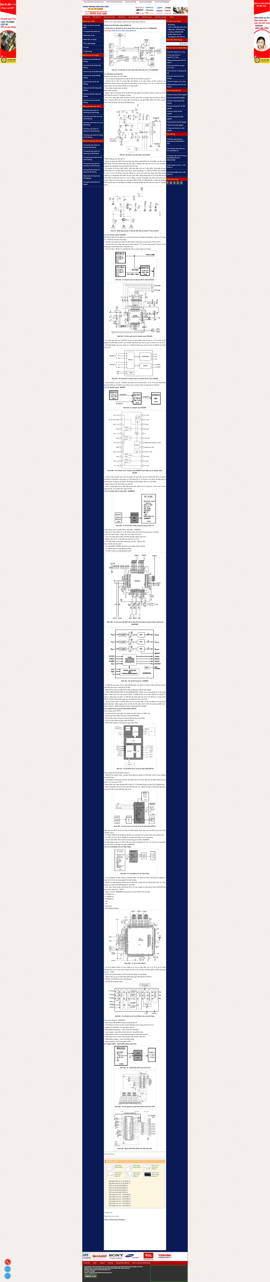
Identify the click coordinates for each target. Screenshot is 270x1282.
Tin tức (171, 17)
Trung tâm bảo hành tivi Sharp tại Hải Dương (91, 171)
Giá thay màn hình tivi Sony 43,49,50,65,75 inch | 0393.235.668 (176, 158)
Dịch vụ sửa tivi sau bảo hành (91, 26)
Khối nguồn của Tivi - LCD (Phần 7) (119, 1197)
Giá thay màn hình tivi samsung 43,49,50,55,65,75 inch (175, 141)
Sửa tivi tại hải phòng (145, 2)
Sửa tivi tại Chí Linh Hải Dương (91, 101)
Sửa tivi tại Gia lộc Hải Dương (91, 83)
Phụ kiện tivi (121, 17)
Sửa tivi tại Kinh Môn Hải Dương (92, 60)
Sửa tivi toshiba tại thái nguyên (175, 118)
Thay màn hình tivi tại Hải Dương (93, 2)
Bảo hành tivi (97, 17)
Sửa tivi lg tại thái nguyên (176, 97)
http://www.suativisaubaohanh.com (100, 1269)
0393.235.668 (91, 1271)
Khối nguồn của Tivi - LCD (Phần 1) (176, 166)
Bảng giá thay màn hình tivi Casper (176, 86)
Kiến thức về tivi (147, 17)
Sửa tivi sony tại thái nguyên (177, 94)
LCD (147, 28)
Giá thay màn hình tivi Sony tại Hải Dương (92, 118)
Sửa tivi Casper (173, 81)
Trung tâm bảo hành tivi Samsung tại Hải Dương (91, 152)
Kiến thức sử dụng (160, 17)
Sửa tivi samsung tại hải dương (175, 77)
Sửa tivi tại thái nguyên (175, 125)
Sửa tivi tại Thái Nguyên (162, 2)
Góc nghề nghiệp (134, 17)
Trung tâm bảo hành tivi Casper (91, 183)
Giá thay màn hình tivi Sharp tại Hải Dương (93, 136)
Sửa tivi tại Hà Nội (130, 2)
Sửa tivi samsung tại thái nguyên (175, 102)
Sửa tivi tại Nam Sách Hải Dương (92, 95)
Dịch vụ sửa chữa (109, 17)
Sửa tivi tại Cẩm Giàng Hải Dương (92, 89)
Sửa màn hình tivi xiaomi (176, 65)
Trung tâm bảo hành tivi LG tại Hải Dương (92, 158)
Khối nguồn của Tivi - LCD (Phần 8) (119, 1194)
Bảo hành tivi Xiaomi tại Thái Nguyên (91, 177)
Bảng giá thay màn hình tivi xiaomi (176, 61)
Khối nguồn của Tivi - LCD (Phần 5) (119, 1201)
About (95, 1263)
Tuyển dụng (88, 51)
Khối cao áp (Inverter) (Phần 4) (118, 1185)
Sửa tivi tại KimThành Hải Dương (92, 66)
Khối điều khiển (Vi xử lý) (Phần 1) (119, 1183)
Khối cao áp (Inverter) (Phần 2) (118, 1190)
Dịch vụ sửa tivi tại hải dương (141, 1263)
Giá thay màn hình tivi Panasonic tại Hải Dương (91, 130)
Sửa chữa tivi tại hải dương (177, 122)
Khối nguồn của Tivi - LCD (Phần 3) (119, 1205)
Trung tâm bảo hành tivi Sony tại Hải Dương (91, 146)
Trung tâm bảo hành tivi (92, 31)
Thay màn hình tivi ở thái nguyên (175, 129)
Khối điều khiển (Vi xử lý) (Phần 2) (119, 1181)
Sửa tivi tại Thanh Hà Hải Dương (91, 77)
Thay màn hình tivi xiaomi (173, 56)
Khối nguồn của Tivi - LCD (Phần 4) (119, 1203)
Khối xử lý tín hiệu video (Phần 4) (124, 30)
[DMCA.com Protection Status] (90, 1278)
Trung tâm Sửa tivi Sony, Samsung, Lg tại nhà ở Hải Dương (113, 1266)
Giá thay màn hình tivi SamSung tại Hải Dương (91, 111)
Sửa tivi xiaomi (173, 52)
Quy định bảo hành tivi (122, 1263)
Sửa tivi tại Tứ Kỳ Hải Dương (93, 71)
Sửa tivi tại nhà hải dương (114, 2)
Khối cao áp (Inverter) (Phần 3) (118, 1188)
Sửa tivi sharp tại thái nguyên (174, 112)
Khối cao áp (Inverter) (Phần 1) (118, 1192)
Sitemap (110, 1263)
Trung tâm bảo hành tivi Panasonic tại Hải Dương (91, 165)
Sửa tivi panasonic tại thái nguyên (176, 107)
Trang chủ (87, 17)
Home (106, 22)
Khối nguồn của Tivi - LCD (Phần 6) (119, 1199)
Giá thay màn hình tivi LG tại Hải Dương (93, 124)
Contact (102, 1263)
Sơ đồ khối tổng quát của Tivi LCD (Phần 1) (176, 150)
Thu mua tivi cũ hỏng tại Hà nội (176, 72)
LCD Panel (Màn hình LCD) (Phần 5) (176, 173)
